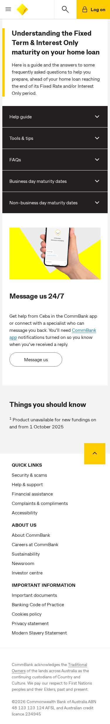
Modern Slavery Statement (39, 632)
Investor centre (27, 572)
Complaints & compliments (40, 503)
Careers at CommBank (35, 544)
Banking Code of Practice (38, 604)
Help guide (20, 116)
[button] (6, 9)
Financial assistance (32, 493)
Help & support (27, 484)
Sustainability (26, 553)
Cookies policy (26, 614)
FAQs (15, 159)
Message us (36, 359)
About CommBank (31, 535)
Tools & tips (21, 138)
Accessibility (24, 512)
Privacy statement (30, 623)
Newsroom (23, 563)
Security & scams (29, 475)
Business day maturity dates (38, 181)
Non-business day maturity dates (43, 202)
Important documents (34, 595)
